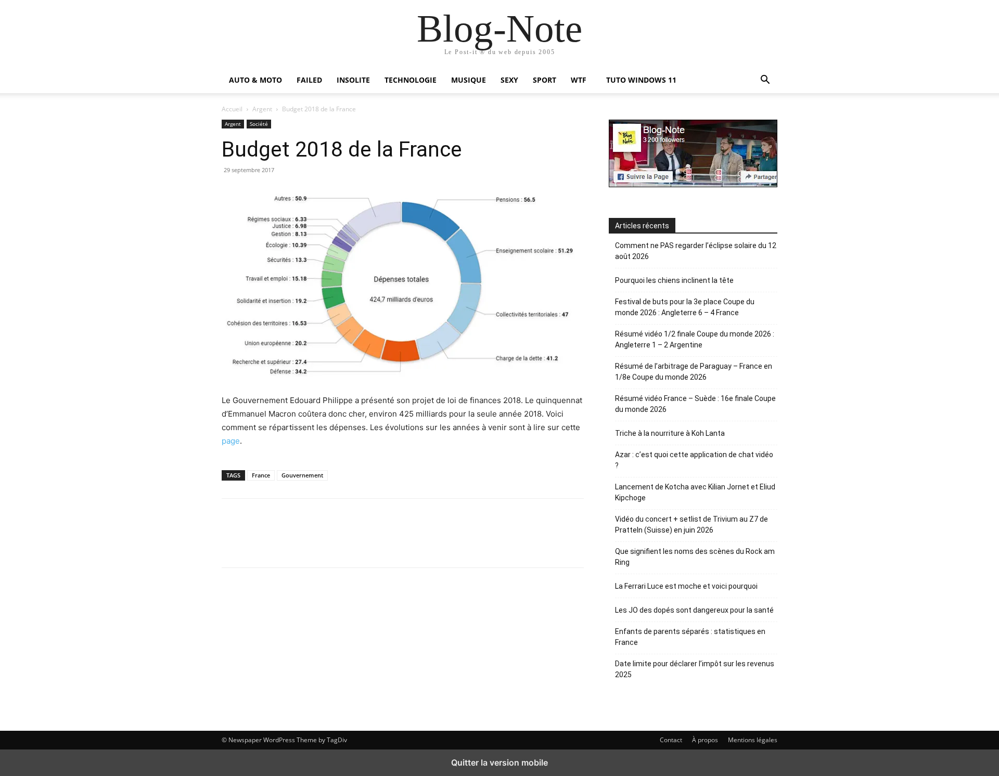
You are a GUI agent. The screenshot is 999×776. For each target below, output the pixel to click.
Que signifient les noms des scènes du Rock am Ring (695, 556)
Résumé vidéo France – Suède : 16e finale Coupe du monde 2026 (695, 403)
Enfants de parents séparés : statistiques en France (690, 636)
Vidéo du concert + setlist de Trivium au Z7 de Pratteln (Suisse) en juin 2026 (691, 524)
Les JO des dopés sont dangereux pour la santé (694, 610)
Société (259, 123)
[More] (494, 533)
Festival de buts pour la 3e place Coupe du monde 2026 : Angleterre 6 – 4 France (684, 307)
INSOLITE (353, 80)
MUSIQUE (468, 80)
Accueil (232, 109)
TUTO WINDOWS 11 (641, 80)
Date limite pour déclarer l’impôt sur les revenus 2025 (694, 669)
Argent (262, 109)
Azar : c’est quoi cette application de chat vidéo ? (694, 460)
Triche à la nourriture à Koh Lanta (670, 433)
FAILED (309, 80)
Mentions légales (752, 739)
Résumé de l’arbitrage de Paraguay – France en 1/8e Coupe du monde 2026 (693, 371)
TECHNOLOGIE (411, 80)
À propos (705, 739)
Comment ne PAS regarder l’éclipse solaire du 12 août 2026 (695, 251)
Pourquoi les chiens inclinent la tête (674, 280)
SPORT (544, 80)
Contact (671, 739)
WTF (578, 80)
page (231, 441)
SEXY (509, 80)
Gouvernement (302, 475)
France (261, 475)
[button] (764, 81)
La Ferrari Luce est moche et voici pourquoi (686, 586)
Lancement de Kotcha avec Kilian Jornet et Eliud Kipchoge (695, 492)
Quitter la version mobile (499, 762)
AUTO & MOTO (255, 80)
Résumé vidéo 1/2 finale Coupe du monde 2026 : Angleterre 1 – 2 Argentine (694, 339)
